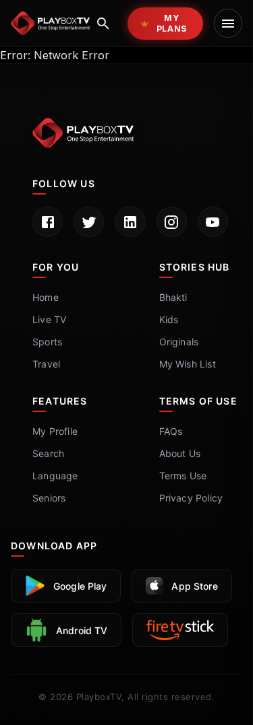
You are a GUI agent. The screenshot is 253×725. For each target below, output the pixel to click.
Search (48, 453)
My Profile (55, 431)
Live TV (49, 319)
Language (55, 475)
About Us (180, 453)
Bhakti (173, 297)
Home (45, 297)
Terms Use (183, 475)
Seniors (48, 498)
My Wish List (187, 364)
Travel (46, 364)
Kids (169, 319)
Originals (179, 341)
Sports (47, 341)
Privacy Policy (191, 498)
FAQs (171, 431)
